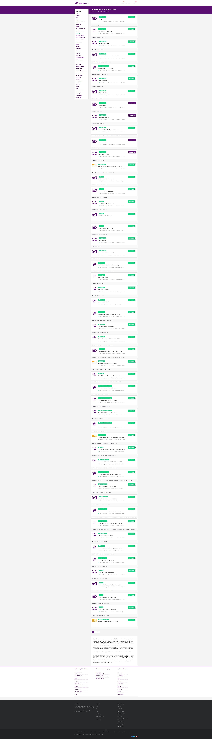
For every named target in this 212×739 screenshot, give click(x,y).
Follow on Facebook (100, 673)
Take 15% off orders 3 (103, 277)
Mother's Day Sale (103, 92)
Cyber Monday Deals (121, 713)
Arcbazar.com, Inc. (78, 672)
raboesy (76, 678)
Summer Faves (102, 240)
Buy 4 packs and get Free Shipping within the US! (110, 166)
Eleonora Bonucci (103, 533)
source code (120, 689)
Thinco (76, 694)
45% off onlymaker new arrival (105, 425)
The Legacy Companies (79, 684)
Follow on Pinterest (100, 678)
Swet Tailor (102, 324)
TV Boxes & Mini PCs (79, 90)
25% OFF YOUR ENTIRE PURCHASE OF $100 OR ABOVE (111, 449)
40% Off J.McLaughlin (104, 459)
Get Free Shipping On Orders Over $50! (107, 363)
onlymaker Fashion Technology (105, 385)
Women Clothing (79, 95)
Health (77, 62)
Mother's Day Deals (121, 724)
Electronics (78, 46)
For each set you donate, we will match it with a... (111, 129)
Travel (77, 88)
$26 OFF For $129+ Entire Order (106, 179)
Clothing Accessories (80, 31)
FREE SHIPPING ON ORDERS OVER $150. (108, 621)
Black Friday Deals (121, 711)
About (97, 708)
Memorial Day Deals (121, 723)
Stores (116, 2)
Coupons (122, 2)
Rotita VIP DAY (102, 142)
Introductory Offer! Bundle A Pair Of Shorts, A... (110, 351)
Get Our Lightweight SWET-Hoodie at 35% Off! (109, 314)
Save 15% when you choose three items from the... (110, 511)
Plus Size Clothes (79, 75)
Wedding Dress (78, 93)
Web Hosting (78, 91)
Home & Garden (79, 64)
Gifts (77, 59)
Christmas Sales (120, 719)
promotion (119, 676)
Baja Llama (77, 681)
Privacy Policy (98, 714)
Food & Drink (78, 51)
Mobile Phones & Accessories (81, 71)
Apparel (77, 19)
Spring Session (120, 708)
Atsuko (101, 447)
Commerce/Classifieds (80, 35)
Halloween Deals (120, 721)
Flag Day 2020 (102, 105)
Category (95, 11)
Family (77, 50)
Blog (97, 706)
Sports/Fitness (78, 82)
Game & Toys (78, 55)
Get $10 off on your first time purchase (108, 498)
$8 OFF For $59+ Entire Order (106, 215)
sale (118, 680)
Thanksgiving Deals (121, 714)
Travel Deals (120, 716)
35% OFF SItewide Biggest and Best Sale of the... (110, 375)
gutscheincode (120, 684)
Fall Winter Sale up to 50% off (105, 535)
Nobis (101, 570)
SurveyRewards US (78, 675)
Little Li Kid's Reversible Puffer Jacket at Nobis (110, 584)
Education (78, 44)
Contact (97, 713)
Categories (128, 2)
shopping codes (120, 694)
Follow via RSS (99, 672)
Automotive (78, 22)
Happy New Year (103, 19)
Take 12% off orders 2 (103, 289)
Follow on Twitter (100, 675)
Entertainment (78, 48)
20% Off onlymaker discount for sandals (108, 388)
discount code (120, 675)
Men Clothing (78, 70)
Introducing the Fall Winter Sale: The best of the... (110, 474)
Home (112, 2)
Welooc (101, 176)
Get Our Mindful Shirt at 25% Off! (106, 326)
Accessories (78, 15)
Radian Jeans (102, 127)
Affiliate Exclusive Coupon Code (106, 252)
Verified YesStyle (103, 558)
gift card (119, 691)
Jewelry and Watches (80, 66)
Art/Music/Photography (80, 20)
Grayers (101, 373)
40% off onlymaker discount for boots (107, 412)
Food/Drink (78, 53)
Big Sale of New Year (104, 43)
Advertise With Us (99, 718)
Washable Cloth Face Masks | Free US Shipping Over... (111, 437)
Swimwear (78, 84)
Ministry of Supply (103, 484)
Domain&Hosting (79, 42)
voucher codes (120, 683)
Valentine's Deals (120, 726)
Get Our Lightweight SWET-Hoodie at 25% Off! (109, 338)
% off (77, 13)
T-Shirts (77, 86)
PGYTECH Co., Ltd (78, 689)
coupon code (120, 672)
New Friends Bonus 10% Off (105, 31)
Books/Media (78, 24)
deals (119, 678)
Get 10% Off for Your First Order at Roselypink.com (110, 265)
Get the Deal (132, 103)
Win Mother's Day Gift (104, 117)
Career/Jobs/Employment (80, 28)
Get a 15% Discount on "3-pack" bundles (108, 486)
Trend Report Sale (103, 80)
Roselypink (102, 262)
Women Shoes (78, 97)
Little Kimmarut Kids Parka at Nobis (107, 597)
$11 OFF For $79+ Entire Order (106, 203)
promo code (120, 673)
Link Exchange (98, 719)
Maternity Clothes (79, 68)
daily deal (77, 40)
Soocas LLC (77, 680)
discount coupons (121, 692)
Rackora (76, 686)
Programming (78, 77)
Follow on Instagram (100, 676)
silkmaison (102, 545)
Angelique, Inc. (77, 673)
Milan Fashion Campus (79, 691)
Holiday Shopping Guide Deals (123, 718)
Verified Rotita (103, 16)
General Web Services (80, 57)
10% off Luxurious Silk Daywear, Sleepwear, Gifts (110, 548)
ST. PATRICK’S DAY (121, 709)
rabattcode (120, 688)
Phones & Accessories (80, 73)
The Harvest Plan (78, 692)
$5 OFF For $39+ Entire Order (106, 228)
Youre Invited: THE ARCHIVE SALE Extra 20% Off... (110, 461)
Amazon (134, 2)
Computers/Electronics (80, 37)
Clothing (77, 30)
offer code (119, 686)
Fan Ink (76, 676)
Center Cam (77, 683)
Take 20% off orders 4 (103, 302)
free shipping (120, 681)
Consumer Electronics (80, 39)
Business (77, 26)
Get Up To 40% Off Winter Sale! (106, 68)
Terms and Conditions (100, 716)
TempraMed (77, 688)
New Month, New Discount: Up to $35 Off (109, 56)
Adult (77, 17)
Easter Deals (120, 706)
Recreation (78, 79)
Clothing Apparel (79, 33)
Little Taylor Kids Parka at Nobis (106, 572)
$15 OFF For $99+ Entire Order (106, 191)
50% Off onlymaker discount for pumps (107, 400)
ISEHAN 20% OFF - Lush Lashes (106, 560)
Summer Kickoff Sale (104, 154)
